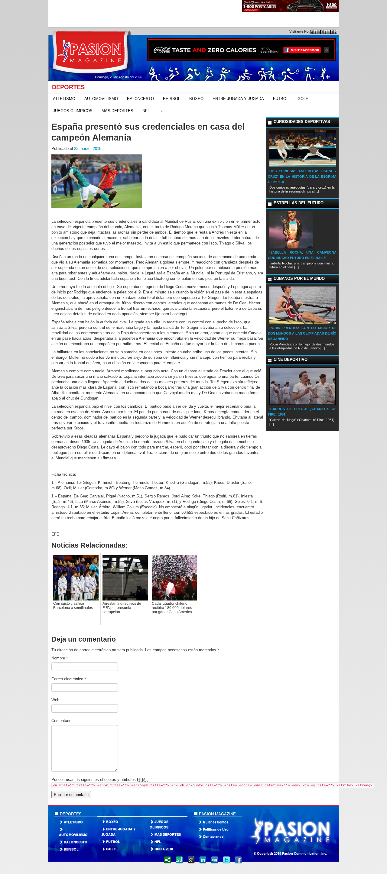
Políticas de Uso (216, 829)
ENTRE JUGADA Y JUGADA (238, 98)
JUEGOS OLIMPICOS (73, 110)
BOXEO (196, 98)
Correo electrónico (68, 679)
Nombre (59, 658)
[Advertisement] (158, 13)
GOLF (303, 98)
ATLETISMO (64, 98)
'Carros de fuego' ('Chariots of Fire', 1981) (302, 411)
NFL (146, 110)
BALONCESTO (140, 98)
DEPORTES (66, 87)
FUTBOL (280, 98)
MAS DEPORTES (117, 110)
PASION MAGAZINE (217, 814)
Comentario (61, 720)
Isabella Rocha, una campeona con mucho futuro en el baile (302, 255)
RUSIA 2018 (163, 848)
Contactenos (213, 836)
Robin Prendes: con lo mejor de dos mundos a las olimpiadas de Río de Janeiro (302, 333)
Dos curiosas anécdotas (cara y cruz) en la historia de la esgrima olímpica (302, 176)
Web (55, 700)
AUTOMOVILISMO (101, 98)
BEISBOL (171, 98)
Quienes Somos (215, 822)
